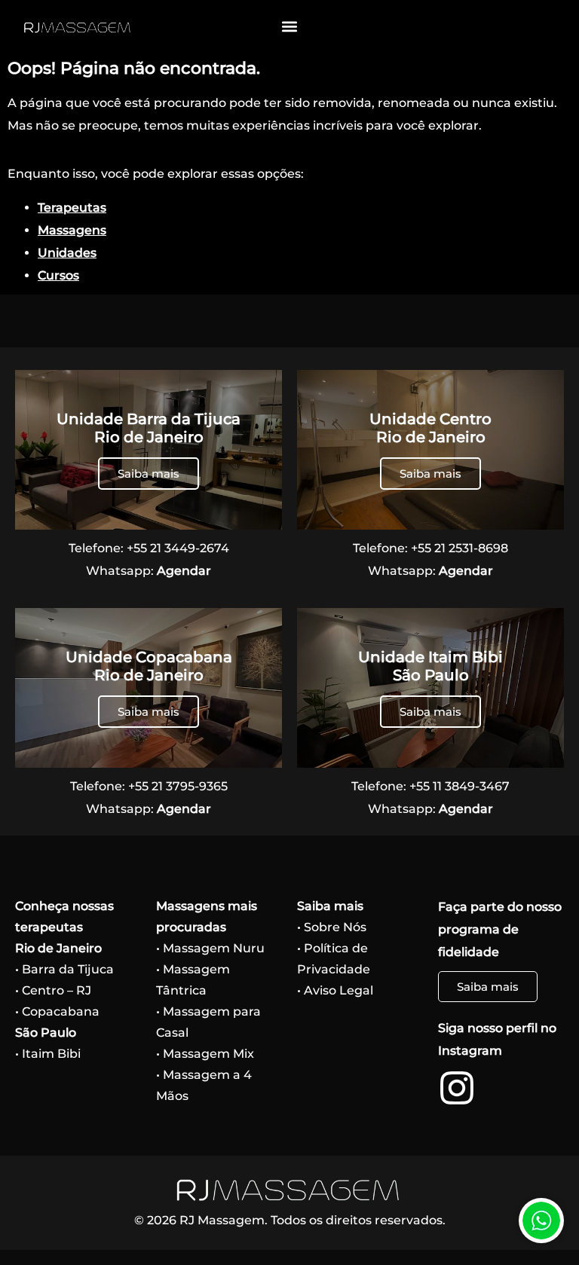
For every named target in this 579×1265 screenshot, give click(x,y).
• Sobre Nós (331, 927)
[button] (289, 26)
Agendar (184, 571)
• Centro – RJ (53, 990)
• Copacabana (57, 1011)
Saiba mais (148, 473)
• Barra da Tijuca (64, 969)
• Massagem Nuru (210, 948)
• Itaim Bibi (48, 1054)
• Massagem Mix (205, 1054)
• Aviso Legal (335, 990)
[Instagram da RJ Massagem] (457, 1088)
